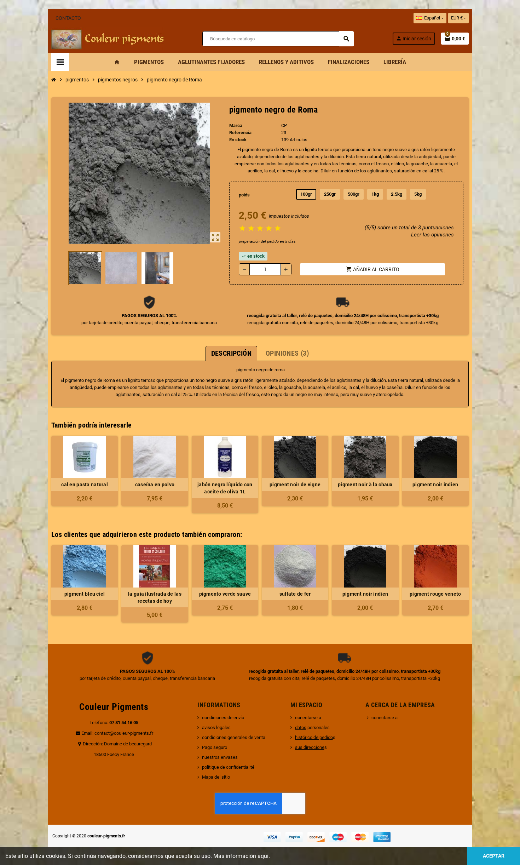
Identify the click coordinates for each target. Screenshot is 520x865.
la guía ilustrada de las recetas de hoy (154, 597)
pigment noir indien (435, 484)
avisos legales (216, 727)
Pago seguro (214, 747)
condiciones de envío (223, 717)
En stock (238, 139)
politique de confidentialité (228, 767)
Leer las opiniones (432, 234)
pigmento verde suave (225, 594)
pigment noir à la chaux (365, 484)
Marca (235, 125)
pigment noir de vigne (295, 484)
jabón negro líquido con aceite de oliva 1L (224, 488)
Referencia (240, 132)
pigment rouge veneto (435, 594)
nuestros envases (220, 757)
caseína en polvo (154, 484)
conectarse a (308, 717)
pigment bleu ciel (84, 594)
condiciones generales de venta (233, 737)
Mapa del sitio (216, 777)
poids (244, 194)
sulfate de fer (295, 594)
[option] (85, 584)
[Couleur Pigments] (107, 38)
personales (312, 727)
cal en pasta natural (84, 484)
